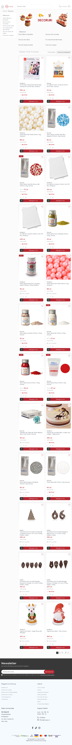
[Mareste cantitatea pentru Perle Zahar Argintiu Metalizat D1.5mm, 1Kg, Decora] (26, 495)
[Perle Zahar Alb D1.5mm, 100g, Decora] (59, 317)
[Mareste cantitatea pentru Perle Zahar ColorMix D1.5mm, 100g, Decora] (26, 346)
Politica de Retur (42, 694)
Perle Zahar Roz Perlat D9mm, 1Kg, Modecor (58, 284)
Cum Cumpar (41, 687)
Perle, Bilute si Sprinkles (25, 34)
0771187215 (42, 717)
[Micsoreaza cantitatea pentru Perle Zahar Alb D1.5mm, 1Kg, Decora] (48, 495)
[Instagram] (39, 728)
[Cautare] (53, 6)
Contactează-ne (6, 697)
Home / (5, 11)
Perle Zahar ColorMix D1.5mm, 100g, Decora (31, 334)
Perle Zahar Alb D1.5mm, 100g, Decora (56, 334)
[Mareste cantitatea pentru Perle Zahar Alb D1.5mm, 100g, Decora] (53, 346)
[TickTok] (36, 728)
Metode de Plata (42, 699)
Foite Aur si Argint (8, 35)
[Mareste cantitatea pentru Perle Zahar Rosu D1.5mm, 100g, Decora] (26, 396)
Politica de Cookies (6, 694)
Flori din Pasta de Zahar (25, 45)
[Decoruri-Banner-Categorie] (45, 20)
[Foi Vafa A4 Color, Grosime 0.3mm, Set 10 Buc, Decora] (59, 68)
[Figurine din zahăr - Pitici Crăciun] (59, 615)
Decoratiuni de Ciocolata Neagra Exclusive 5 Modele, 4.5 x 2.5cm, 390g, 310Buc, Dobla (31, 583)
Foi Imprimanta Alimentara (53, 39)
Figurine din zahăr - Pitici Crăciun (57, 631)
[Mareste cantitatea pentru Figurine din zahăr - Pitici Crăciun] (53, 644)
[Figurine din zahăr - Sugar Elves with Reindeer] (32, 615)
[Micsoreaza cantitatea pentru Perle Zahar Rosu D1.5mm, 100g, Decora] (21, 396)
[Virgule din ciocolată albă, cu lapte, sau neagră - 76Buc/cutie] (59, 416)
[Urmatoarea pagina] (68, 653)
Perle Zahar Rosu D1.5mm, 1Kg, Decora (56, 383)
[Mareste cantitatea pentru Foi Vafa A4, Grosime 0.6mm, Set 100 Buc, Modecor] (53, 197)
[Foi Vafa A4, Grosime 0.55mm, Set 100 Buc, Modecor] (32, 218)
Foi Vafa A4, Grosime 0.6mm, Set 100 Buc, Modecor (58, 185)
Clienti (39, 684)
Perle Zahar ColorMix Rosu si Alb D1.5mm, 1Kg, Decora (30, 185)
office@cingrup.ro (44, 720)
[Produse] (2, 7)
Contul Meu (4, 699)
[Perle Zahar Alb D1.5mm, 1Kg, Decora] (59, 466)
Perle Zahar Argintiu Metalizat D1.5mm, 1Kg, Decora (29, 483)
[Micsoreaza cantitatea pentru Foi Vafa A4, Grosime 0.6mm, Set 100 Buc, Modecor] (48, 197)
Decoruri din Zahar (8, 26)
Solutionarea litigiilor (43, 704)
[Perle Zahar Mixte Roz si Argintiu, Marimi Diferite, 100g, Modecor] (32, 267)
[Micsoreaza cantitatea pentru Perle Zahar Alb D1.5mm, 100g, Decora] (48, 346)
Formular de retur (42, 697)
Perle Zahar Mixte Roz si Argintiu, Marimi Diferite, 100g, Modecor (30, 284)
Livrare (39, 690)
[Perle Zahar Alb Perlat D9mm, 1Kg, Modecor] (32, 118)
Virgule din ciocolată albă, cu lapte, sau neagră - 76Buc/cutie (58, 433)
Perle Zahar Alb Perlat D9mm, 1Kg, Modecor (30, 135)
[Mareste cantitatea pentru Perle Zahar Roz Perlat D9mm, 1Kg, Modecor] (53, 296)
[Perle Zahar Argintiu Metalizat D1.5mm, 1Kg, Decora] (32, 466)
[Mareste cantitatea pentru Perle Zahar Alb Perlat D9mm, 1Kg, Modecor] (26, 147)
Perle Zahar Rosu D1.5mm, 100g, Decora (30, 383)
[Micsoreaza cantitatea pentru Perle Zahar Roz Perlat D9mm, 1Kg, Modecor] (48, 296)
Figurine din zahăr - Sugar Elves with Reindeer (31, 632)
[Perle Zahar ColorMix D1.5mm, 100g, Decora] (32, 317)
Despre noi (4, 687)
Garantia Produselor (43, 692)
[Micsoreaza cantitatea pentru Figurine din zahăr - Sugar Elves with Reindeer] (21, 644)
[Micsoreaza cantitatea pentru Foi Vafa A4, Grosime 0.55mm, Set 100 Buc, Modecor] (21, 247)
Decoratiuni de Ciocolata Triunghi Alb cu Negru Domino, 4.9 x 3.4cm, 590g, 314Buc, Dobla (31, 533)
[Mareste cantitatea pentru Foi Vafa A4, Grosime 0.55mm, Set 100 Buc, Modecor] (26, 247)
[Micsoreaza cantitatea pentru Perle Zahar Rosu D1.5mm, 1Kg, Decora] (48, 396)
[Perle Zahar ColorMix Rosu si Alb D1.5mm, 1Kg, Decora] (32, 168)
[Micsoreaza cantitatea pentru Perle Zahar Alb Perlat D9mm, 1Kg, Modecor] (21, 147)
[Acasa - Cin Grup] (9, 6)
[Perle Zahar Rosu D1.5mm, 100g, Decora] (32, 366)
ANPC (39, 701)
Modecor (22, 83)
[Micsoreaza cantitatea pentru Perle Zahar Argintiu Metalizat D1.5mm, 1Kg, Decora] (21, 495)
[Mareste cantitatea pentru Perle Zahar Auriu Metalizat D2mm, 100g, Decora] (53, 247)
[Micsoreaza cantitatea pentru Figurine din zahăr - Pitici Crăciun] (48, 644)
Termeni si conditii (6, 690)
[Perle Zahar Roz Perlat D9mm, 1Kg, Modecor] (59, 267)
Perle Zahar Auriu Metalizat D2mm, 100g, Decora (57, 234)
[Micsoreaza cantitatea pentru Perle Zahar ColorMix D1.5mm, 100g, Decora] (21, 346)
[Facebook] (32, 728)
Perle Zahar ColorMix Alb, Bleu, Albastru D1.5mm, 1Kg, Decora (56, 135)
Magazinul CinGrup (8, 684)
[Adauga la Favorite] (42, 57)
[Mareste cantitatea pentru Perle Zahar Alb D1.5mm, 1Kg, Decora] (53, 495)
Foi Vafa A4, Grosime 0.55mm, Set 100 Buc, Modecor (31, 234)
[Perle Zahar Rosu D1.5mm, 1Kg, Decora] (59, 366)
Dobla (21, 530)
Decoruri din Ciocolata (52, 34)
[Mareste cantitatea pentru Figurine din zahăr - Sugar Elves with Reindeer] (26, 644)
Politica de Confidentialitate (47, 675)
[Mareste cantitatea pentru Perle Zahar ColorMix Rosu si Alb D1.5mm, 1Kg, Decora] (26, 197)
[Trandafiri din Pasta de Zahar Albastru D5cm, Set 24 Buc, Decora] (32, 416)
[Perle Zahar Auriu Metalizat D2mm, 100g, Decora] (59, 218)
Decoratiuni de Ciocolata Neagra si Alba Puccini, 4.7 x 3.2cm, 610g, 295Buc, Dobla (57, 533)
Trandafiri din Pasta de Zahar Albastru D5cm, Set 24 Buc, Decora (31, 433)
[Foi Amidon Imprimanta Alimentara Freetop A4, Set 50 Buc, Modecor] (32, 68)
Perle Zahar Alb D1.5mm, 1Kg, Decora (58, 482)
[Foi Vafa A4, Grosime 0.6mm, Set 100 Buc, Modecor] (59, 168)
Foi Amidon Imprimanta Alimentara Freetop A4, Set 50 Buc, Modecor (30, 85)
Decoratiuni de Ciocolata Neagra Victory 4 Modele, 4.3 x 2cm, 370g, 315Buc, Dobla (57, 583)
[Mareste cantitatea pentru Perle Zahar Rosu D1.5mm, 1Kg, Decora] (53, 396)
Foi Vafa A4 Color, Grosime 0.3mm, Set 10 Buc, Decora (57, 85)
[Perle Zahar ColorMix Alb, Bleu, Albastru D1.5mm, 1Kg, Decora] (59, 118)
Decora (49, 83)
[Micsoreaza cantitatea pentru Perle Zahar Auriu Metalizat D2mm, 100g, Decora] (48, 247)
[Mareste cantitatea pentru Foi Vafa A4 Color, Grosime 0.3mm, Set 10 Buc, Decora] (53, 98)
